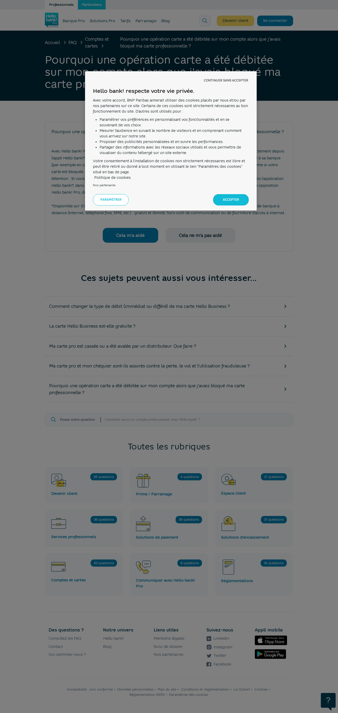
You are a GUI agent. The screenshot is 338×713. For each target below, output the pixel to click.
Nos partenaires (104, 185)
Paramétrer (110, 200)
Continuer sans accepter (226, 80)
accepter (231, 200)
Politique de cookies (112, 177)
